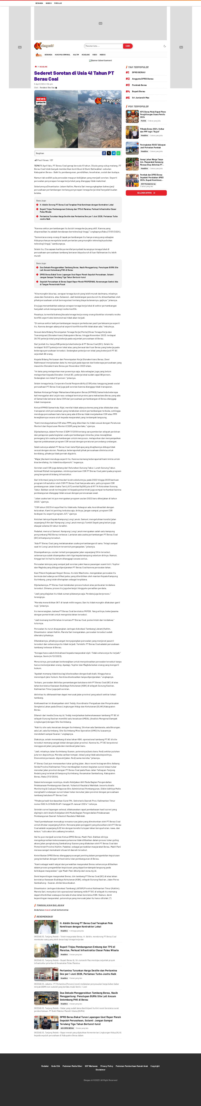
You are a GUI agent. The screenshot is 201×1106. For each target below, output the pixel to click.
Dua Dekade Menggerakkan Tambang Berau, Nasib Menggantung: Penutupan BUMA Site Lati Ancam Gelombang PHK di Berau (79, 268)
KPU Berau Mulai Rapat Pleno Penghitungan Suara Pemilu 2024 (153, 114)
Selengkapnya (144, 193)
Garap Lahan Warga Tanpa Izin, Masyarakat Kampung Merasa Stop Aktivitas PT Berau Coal (151, 163)
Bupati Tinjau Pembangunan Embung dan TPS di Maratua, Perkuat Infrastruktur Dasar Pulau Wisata (78, 210)
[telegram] (114, 153)
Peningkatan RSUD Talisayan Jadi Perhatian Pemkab (153, 146)
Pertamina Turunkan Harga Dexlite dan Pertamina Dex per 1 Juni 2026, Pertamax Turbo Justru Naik (79, 217)
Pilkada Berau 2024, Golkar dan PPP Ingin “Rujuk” (152, 130)
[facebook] (104, 153)
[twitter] (109, 153)
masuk (48, 910)
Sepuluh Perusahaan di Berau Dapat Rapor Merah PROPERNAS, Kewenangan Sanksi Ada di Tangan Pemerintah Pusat (79, 283)
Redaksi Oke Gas (47, 87)
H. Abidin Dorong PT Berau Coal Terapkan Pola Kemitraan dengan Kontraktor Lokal (76, 205)
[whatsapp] (118, 153)
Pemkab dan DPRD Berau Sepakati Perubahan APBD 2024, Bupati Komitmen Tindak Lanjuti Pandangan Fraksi (152, 180)
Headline (43, 67)
